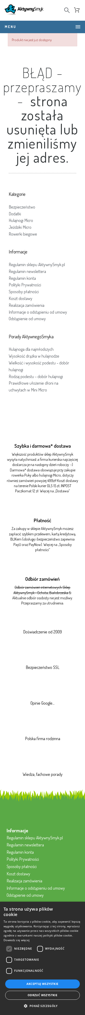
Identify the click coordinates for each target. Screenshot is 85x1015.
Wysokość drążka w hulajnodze (34, 356)
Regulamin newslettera (27, 271)
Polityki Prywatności (25, 284)
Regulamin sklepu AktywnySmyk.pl (37, 264)
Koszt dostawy (20, 298)
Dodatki (15, 213)
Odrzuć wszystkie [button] (42, 995)
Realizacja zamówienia (26, 305)
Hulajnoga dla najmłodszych (31, 349)
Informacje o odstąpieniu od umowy (38, 312)
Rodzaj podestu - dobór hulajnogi (36, 376)
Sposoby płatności (24, 291)
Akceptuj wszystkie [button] (42, 984)
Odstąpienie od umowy (27, 318)
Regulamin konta (22, 278)
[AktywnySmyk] (24, 10)
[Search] (67, 10)
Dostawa (62, 491)
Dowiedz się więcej (17, 940)
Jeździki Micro (20, 227)
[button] (42, 1006)
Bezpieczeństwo (22, 206)
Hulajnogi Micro (21, 220)
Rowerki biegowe (23, 234)
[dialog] (42, 958)
